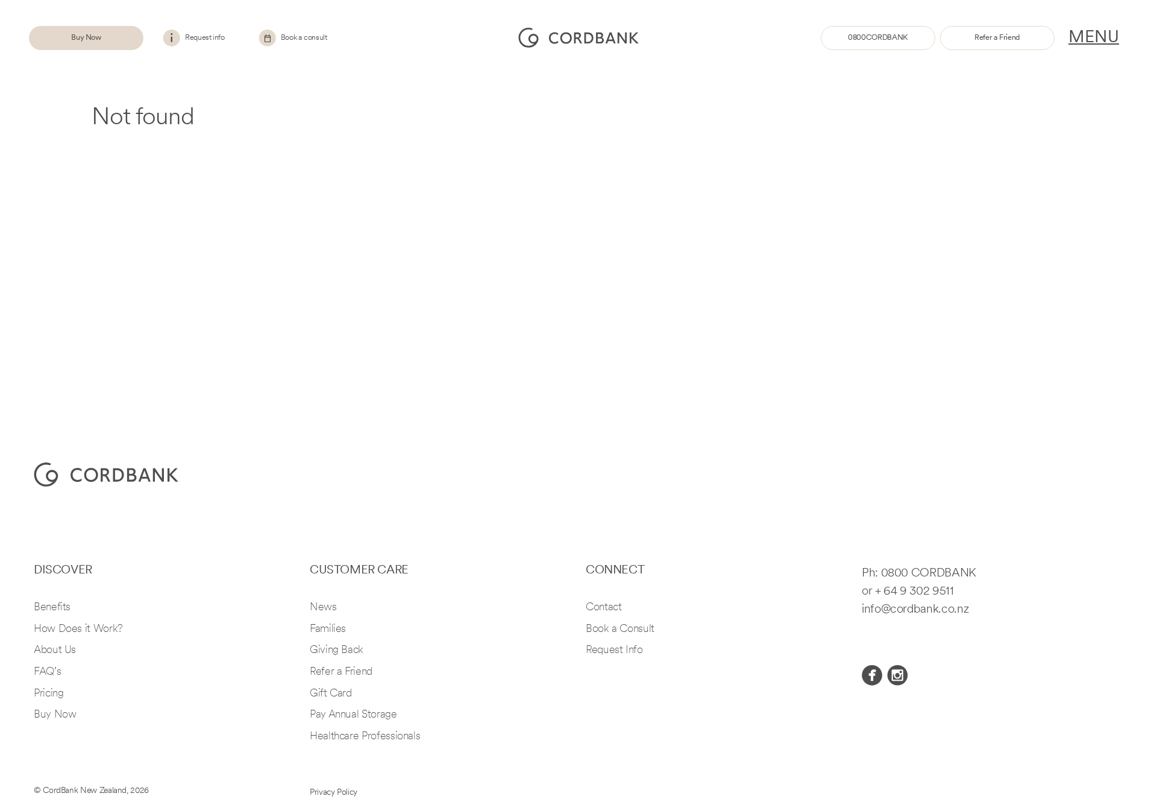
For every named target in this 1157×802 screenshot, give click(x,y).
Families (328, 629)
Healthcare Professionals (365, 736)
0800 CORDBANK (928, 573)
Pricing (48, 694)
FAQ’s (47, 672)
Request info (205, 38)
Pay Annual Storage (353, 715)
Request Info (614, 650)
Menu (1093, 38)
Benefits (52, 607)
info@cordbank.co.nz (915, 610)
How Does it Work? (78, 629)
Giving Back (336, 650)
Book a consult (304, 38)
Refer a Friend (997, 38)
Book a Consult (620, 629)
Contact (603, 607)
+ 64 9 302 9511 (914, 592)
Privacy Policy (333, 792)
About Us (55, 650)
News (323, 607)
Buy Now (86, 38)
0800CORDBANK (878, 38)
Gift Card (331, 694)
